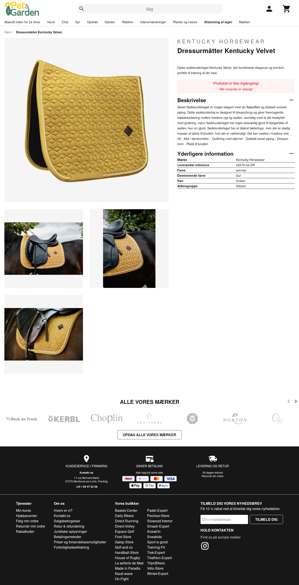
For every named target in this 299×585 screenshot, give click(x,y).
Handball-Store (127, 552)
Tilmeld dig (266, 519)
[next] (296, 402)
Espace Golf (124, 531)
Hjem (8, 32)
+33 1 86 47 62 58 (86, 487)
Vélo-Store (155, 568)
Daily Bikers (124, 515)
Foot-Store (123, 536)
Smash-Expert (158, 526)
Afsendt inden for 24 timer (22, 22)
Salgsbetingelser (67, 520)
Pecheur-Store (158, 515)
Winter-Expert (157, 573)
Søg (149, 9)
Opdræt (92, 22)
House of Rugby (127, 557)
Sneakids (154, 536)
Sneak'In (154, 531)
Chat (65, 22)
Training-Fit (156, 547)
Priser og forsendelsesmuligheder (80, 541)
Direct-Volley (125, 526)
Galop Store (124, 541)
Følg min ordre (27, 520)
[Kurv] (286, 8)
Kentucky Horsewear (221, 41)
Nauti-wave (124, 573)
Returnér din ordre (212, 476)
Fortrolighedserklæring (71, 547)
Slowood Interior (159, 520)
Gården (110, 22)
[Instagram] (205, 547)
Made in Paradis (127, 568)
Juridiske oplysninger (70, 531)
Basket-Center (126, 510)
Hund (51, 22)
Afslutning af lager (218, 22)
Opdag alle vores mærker (149, 434)
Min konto (23, 510)
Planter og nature (185, 22)
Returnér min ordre (30, 526)
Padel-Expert (157, 510)
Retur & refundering (69, 526)
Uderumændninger (153, 22)
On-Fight (121, 578)
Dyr (77, 22)
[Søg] (82, 9)
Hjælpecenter (26, 515)
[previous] (288, 402)
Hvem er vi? (63, 510)
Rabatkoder (25, 531)
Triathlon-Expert (159, 557)
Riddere (127, 22)
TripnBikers (156, 562)
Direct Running (126, 520)
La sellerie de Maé (129, 562)
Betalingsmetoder (67, 536)
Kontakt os (86, 472)
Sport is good (157, 541)
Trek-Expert (156, 552)
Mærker (244, 22)
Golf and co (124, 547)
